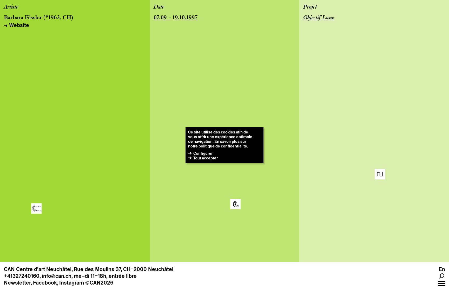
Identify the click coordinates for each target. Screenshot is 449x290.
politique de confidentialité (223, 146)
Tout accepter (205, 158)
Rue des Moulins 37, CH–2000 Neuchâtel (123, 269)
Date (159, 7)
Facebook (45, 282)
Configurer (203, 153)
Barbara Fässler (23, 18)
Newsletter (17, 282)
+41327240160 (21, 276)
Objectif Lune (318, 18)
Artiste (11, 7)
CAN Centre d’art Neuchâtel (37, 269)
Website (19, 25)
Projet (310, 7)
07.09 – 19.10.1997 (175, 18)
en (442, 269)
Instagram (71, 282)
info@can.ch (56, 276)
